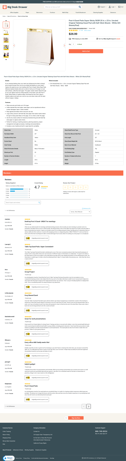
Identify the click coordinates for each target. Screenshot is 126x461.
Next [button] (6, 60)
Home (4, 16)
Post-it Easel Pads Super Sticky (78, 28)
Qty (70, 44)
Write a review (87, 30)
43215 (118, 38)
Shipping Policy (7, 437)
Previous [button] (6, 20)
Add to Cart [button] (86, 51)
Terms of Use (19, 458)
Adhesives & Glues (18, 450)
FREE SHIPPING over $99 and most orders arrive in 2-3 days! (63, 1)
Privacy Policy (26, 458)
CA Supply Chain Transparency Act (43, 434)
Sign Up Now (76, 418)
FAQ (4, 444)
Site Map (52, 458)
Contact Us (36, 431)
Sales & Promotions (11, 16)
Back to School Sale (23, 16)
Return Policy (6, 434)
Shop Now (79, 1)
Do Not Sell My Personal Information (40, 458)
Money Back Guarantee (9, 441)
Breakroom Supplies (40, 450)
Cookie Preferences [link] (45, 440)
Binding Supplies (29, 450)
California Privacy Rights (40, 443)
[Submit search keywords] (80, 7)
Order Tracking (7, 431)
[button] (6, 25)
